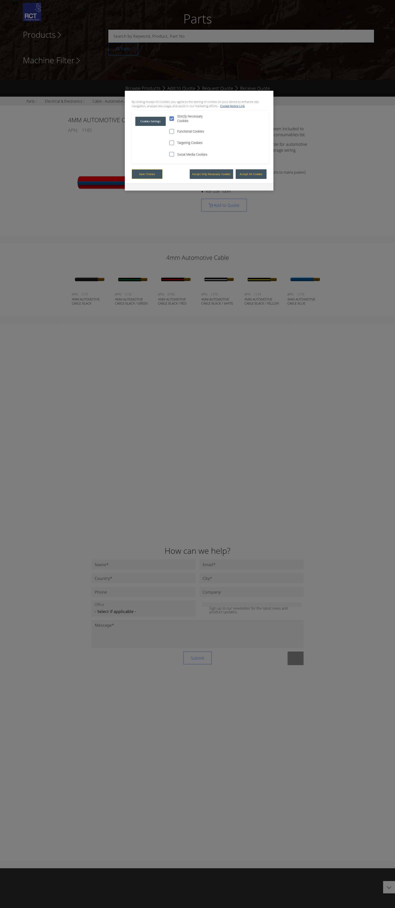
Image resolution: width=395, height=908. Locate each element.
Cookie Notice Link (232, 106)
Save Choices (147, 174)
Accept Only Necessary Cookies (211, 174)
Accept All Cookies (251, 174)
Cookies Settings (150, 121)
